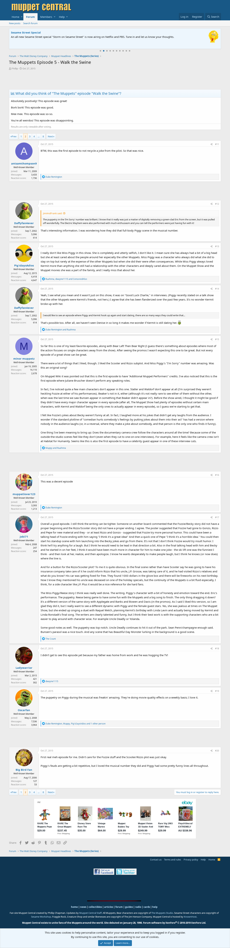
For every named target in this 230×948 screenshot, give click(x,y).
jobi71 (24, 536)
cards (147, 907)
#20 (217, 750)
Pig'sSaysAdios (24, 265)
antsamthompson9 (24, 163)
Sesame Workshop (41, 916)
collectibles (95, 907)
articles (109, 907)
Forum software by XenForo (174, 922)
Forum (30, 17)
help (154, 907)
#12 (217, 203)
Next (50, 136)
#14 (217, 288)
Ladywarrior (24, 667)
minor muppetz (23, 358)
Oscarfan (24, 710)
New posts (14, 23)
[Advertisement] (115, 80)
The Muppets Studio (162, 912)
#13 (217, 246)
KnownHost (190, 916)
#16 (217, 475)
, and (66, 279)
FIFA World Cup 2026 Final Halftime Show (39, 32)
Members (46, 17)
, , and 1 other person (75, 723)
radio (138, 907)
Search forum (30, 23)
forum (119, 907)
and (60, 329)
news (83, 907)
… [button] (39, 136)
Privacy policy (191, 859)
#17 (217, 517)
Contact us (156, 859)
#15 (217, 339)
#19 (217, 691)
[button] (21, 16)
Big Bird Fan (24, 769)
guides (129, 907)
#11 (217, 144)
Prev (14, 136)
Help (62, 17)
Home (15, 17)
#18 (217, 648)
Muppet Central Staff (90, 912)
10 (129, 51)
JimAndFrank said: (52, 213)
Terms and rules (172, 859)
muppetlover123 (24, 494)
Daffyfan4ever (24, 223)
